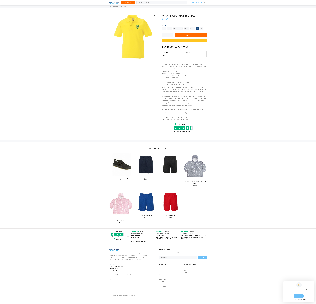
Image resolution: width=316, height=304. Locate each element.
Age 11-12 (192, 28)
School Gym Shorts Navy (146, 178)
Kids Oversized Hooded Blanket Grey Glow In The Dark (195, 182)
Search (160, 268)
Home (110, 6)
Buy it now (184, 41)
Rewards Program (163, 282)
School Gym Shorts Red (170, 216)
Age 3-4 (170, 28)
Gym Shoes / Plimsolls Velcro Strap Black (121, 178)
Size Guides (186, 273)
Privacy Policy (162, 277)
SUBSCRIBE (202, 257)
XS (197, 28)
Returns (161, 273)
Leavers (185, 270)
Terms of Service (163, 279)
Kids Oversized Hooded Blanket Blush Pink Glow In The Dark (121, 220)
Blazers (185, 268)
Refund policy (162, 286)
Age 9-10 (186, 28)
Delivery (161, 270)
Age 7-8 (181, 28)
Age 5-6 (175, 28)
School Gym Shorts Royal (145, 216)
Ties (184, 275)
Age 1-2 (164, 28)
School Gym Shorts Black (170, 178)
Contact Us (161, 275)
